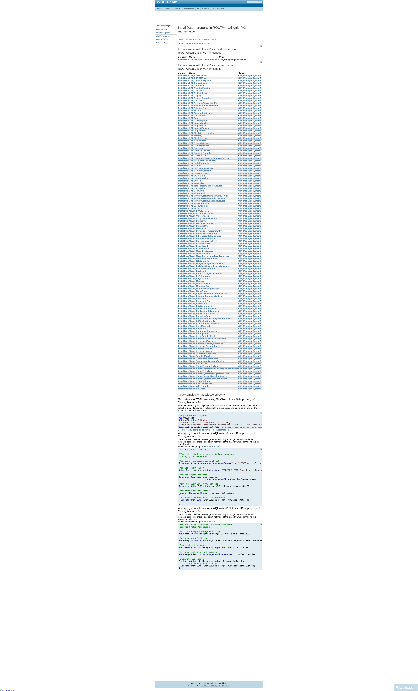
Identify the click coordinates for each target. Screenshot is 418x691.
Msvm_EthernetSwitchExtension (205, 236)
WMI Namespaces (163, 33)
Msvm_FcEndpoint (198, 246)
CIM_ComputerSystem (200, 80)
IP (198, 9)
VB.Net (215, 446)
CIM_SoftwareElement (200, 171)
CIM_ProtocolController (200, 151)
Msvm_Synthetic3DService (202, 341)
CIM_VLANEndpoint (199, 203)
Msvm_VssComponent (200, 384)
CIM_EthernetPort (198, 108)
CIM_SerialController (199, 163)
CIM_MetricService (198, 138)
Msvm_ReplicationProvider (202, 308)
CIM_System (195, 181)
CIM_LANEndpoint (198, 121)
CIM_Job (193, 118)
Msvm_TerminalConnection (202, 354)
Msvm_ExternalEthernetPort (203, 241)
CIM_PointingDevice (199, 146)
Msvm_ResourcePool (199, 316)
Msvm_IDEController (199, 261)
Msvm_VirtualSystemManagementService (210, 374)
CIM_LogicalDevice (198, 123)
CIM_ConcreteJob (198, 83)
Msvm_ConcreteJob (199, 216)
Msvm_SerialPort (197, 328)
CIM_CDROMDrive (198, 78)
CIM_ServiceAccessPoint (201, 168)
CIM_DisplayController (200, 98)
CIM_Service (195, 166)
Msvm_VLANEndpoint (200, 381)
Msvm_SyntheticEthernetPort (203, 346)
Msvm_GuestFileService (201, 251)
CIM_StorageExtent (198, 173)
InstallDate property (209, 39)
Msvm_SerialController (200, 326)
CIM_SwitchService (198, 178)
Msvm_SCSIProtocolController (204, 323)
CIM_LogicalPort (197, 131)
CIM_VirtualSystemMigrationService (207, 198)
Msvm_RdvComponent (200, 306)
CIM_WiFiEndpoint (198, 206)
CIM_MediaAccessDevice (201, 133)
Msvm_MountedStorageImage (204, 288)
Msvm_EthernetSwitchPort (202, 238)
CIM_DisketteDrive (198, 93)
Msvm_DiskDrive (197, 221)
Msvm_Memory (196, 281)
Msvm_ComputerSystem (201, 213)
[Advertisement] (209, 16)
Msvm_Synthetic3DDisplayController (207, 338)
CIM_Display (195, 95)
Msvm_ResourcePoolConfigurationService (210, 318)
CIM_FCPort (195, 110)
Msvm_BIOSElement (199, 211)
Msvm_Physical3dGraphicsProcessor (208, 293)
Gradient (205, 9)
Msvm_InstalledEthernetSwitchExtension (209, 266)
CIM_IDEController (198, 115)
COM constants (162, 43)
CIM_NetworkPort (197, 141)
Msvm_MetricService (199, 283)
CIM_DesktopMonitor (199, 88)
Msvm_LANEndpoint (199, 276)
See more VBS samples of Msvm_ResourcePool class (205, 430)
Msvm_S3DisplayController (202, 321)
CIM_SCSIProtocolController (203, 161)
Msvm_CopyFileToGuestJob (203, 218)
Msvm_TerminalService (200, 356)
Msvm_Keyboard (197, 271)
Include (159, 9)
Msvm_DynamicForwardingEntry (205, 231)
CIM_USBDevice (197, 188)
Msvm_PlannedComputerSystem (205, 296)
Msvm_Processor (197, 298)
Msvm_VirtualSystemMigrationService (208, 376)
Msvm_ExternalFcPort (200, 243)
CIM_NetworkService (199, 143)
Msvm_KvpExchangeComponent (205, 273)
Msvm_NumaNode (198, 291)
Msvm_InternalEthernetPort (202, 268)
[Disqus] (220, 597)
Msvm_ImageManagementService (206, 263)
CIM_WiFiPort (195, 208)
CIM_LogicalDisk (197, 126)
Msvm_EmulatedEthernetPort (203, 233)
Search (177, 9)
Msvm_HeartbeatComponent (203, 258)
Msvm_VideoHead (198, 364)
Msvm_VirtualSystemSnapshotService (208, 379)
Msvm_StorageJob (198, 333)
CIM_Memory (195, 136)
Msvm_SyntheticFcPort (200, 349)
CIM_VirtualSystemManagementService (208, 196)
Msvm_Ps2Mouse (198, 303)
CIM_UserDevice (197, 191)
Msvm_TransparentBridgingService (206, 361)
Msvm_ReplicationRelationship (204, 311)
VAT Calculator (218, 9)
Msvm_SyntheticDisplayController (206, 344)
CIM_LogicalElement (199, 128)
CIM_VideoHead (197, 193)
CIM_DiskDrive (196, 90)
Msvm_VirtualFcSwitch (200, 371)
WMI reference (161, 29)
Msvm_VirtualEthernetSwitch (203, 366)
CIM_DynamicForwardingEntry (204, 103)
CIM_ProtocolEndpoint (200, 153)
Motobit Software (208, 686)
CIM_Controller (196, 85)
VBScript (206, 446)
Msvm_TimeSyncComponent (203, 359)
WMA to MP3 (189, 9)
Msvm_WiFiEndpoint (199, 386)
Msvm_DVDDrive (197, 228)
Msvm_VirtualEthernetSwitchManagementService (213, 369)
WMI (180, 39)
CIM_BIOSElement (198, 75)
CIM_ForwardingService (201, 113)
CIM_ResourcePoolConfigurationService (209, 158)
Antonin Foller (223, 686)
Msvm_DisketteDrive (199, 226)
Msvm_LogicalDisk (198, 278)
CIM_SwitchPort (197, 176)
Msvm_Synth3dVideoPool (202, 336)
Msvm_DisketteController (201, 223)
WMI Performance (163, 36)
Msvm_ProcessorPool (200, 301)
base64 (168, 9)
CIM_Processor (196, 148)
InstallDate (183, 59)
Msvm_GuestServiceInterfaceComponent (209, 256)
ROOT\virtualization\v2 (192, 39)
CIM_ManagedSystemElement (204, 59)
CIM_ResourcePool (198, 156)
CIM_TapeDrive (196, 183)
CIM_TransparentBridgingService (205, 186)
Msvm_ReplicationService (202, 313)
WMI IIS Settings (162, 39)
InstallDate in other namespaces (194, 43)
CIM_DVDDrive (196, 100)
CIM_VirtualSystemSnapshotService (207, 201)
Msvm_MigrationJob (199, 286)
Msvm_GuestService (199, 253)
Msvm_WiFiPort (197, 389)
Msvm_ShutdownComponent (203, 331)
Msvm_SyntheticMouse (200, 351)
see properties (258, 427)
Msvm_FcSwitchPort (199, 248)
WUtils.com (406, 687)
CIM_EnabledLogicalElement (203, 105)
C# (213, 522)
